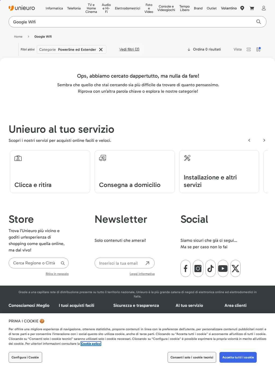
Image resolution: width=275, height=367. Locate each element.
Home (18, 36)
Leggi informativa (142, 274)
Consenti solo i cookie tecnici (192, 357)
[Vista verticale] (258, 49)
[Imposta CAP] (242, 8)
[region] (137, 340)
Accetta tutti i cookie (238, 357)
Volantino (229, 8)
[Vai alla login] (262, 8)
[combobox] (39, 263)
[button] (248, 49)
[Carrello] (252, 8)
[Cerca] (63, 263)
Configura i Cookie (25, 357)
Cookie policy (91, 344)
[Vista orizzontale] (248, 49)
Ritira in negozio (57, 274)
